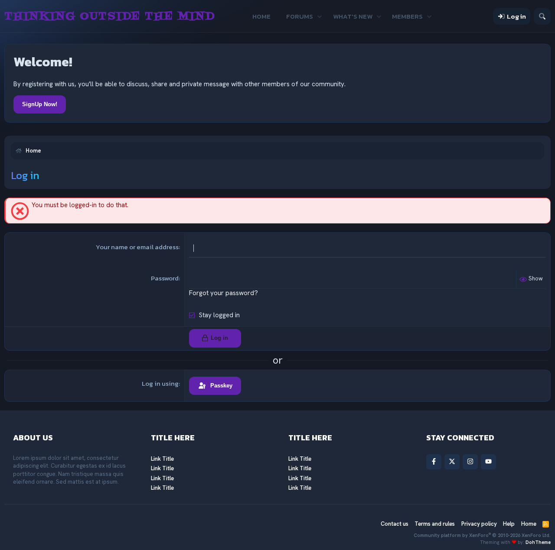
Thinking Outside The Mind (109, 16)
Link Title (162, 458)
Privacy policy (479, 523)
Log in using (160, 383)
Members (407, 16)
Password (165, 278)
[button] (319, 16)
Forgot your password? (223, 293)
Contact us (394, 523)
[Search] (542, 16)
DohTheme (538, 542)
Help (509, 523)
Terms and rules (435, 523)
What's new (352, 16)
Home (261, 16)
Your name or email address (137, 247)
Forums (299, 16)
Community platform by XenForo (482, 535)
